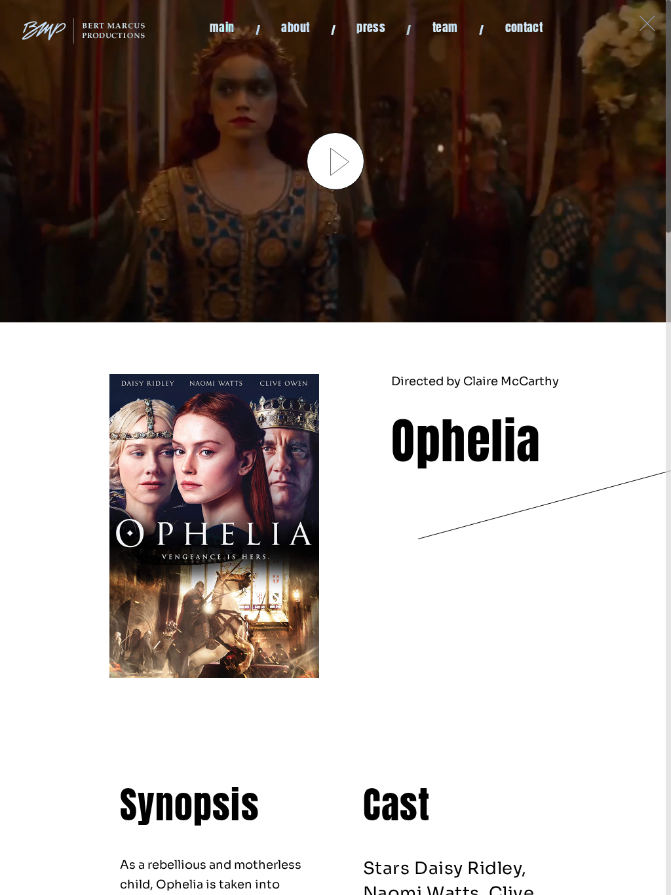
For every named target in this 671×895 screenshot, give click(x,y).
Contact (524, 28)
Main (222, 28)
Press (370, 28)
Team (444, 28)
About (295, 28)
